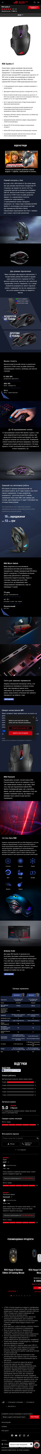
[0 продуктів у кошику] (38, 2)
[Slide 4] (19, 1295)
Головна (4, 1426)
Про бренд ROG (6, 1422)
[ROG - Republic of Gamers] (20, 2)
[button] (3, 2)
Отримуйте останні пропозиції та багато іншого (17, 1414)
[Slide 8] (30, 1295)
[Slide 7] (27, 1295)
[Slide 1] (11, 1295)
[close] (33, 717)
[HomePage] (3, 1402)
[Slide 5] (22, 1295)
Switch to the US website (20, 733)
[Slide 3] (16, 1295)
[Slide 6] (24, 1295)
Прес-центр (5, 1430)
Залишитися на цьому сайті (20, 728)
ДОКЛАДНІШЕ (9, 974)
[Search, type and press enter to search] (34, 2)
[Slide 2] (13, 1295)
